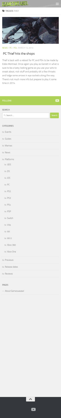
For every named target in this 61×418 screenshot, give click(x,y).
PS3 (9, 198)
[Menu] (57, 3)
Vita (9, 225)
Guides (8, 138)
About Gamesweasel (14, 291)
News (5, 48)
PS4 (15, 48)
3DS (9, 164)
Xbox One (11, 251)
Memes (8, 145)
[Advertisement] (24, 345)
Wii (8, 231)
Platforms (9, 159)
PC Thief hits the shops (19, 54)
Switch (10, 218)
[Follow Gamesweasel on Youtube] (57, 100)
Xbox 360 (11, 245)
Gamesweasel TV (15, 4)
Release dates (11, 267)
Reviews (9, 273)
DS (8, 171)
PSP (9, 211)
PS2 (9, 191)
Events (8, 132)
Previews (9, 260)
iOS (8, 178)
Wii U (9, 238)
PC (10, 48)
